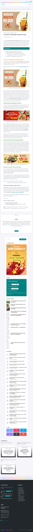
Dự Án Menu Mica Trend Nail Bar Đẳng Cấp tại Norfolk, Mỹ (16, 371)
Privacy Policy (22, 499)
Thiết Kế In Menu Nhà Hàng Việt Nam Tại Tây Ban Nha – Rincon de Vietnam (17, 374)
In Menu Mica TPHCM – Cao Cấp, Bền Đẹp (18, 327)
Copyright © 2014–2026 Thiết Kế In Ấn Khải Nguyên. (25, 530)
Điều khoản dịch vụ (21, 500)
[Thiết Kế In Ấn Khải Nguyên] (4, 4)
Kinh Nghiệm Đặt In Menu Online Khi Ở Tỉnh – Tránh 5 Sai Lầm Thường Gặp (17, 415)
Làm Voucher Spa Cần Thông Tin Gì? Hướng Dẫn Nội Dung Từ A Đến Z (8, 452)
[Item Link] (8, 302)
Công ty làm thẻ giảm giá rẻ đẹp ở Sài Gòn (14, 56)
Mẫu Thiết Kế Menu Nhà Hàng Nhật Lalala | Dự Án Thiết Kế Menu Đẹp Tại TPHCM (17, 404)
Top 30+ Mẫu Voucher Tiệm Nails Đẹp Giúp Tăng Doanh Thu (8, 469)
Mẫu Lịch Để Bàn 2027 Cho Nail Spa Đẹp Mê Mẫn (17, 364)
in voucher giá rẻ (7, 208)
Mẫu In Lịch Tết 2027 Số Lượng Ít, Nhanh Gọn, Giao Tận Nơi (17, 358)
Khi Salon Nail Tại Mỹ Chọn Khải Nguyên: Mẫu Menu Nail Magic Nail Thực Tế (17, 354)
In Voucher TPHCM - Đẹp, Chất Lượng (10, 9)
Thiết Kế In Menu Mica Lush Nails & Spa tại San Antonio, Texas (16, 378)
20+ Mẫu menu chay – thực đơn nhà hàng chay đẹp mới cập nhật (18, 324)
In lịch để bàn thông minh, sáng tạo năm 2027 (16, 361)
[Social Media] (30, 1)
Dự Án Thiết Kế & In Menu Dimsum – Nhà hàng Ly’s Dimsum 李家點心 (17, 393)
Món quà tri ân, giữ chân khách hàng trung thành (16, 53)
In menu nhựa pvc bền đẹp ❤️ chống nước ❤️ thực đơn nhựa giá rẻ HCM (18, 315)
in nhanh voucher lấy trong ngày (17, 192)
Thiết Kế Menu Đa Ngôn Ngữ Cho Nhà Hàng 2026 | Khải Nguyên (17, 400)
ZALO (18, 284)
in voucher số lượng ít (21, 208)
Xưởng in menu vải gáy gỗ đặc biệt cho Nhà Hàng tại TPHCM (17, 419)
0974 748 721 (14, 284)
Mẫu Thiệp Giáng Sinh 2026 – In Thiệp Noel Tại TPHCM (18, 367)
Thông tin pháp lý (21, 490)
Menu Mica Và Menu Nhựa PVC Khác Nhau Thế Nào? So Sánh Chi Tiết (17, 422)
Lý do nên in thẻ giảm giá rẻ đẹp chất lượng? (13, 51)
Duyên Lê (16, 219)
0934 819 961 (13, 288)
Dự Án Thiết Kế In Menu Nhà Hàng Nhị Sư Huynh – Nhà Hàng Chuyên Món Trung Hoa (17, 396)
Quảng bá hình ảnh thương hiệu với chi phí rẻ (14, 52)
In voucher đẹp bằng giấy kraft (10, 204)
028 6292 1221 (15, 281)
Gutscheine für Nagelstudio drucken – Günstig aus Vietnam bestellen (24, 451)
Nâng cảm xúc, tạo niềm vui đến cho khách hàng (17, 55)
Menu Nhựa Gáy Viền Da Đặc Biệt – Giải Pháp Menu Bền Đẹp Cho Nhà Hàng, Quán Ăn (17, 389)
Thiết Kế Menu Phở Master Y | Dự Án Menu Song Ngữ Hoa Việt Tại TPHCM (17, 382)
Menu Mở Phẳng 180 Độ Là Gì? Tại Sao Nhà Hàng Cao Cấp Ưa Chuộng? (17, 411)
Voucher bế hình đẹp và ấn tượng (11, 202)
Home (2, 9)
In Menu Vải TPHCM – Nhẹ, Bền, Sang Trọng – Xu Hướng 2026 (17, 408)
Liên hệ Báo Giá (20, 487)
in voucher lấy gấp (14, 208)
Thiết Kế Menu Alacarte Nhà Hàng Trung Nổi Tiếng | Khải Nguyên (17, 385)
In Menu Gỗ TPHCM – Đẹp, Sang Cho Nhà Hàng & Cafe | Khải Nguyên (18, 334)
